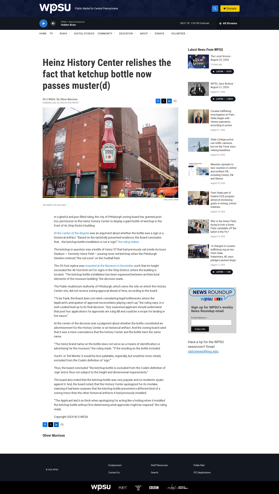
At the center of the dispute (71, 233)
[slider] (58, 23)
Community (105, 33)
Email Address (199, 317)
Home (42, 33)
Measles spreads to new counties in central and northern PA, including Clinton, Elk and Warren (223, 171)
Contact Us (114, 472)
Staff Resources (159, 465)
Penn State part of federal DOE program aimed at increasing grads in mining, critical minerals (223, 200)
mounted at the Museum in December (109, 265)
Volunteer (178, 33)
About (144, 33)
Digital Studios (84, 33)
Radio (63, 33)
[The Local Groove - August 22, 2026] (198, 61)
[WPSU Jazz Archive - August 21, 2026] (198, 89)
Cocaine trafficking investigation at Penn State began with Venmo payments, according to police (222, 118)
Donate (231, 8)
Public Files (199, 465)
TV (51, 33)
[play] (43, 23)
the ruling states (128, 242)
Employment (115, 465)
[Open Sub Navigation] (55, 33)
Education (126, 33)
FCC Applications (202, 472)
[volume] (53, 23)
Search (154, 472)
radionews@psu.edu (203, 351)
